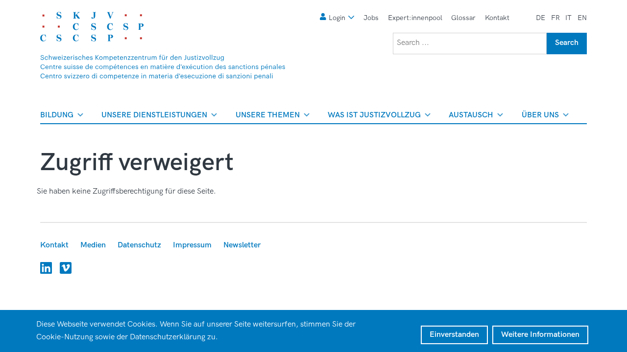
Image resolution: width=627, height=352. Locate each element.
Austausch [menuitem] (471, 116)
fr (555, 18)
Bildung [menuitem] (56, 116)
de (540, 18)
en (582, 18)
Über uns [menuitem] (540, 116)
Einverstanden (454, 334)
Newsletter (242, 245)
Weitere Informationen (540, 334)
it (568, 18)
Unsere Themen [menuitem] (268, 116)
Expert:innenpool (415, 18)
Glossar (463, 18)
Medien (93, 245)
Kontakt (497, 18)
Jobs (371, 18)
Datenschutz (139, 245)
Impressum (192, 245)
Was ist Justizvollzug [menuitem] (374, 116)
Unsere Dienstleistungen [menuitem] (154, 116)
